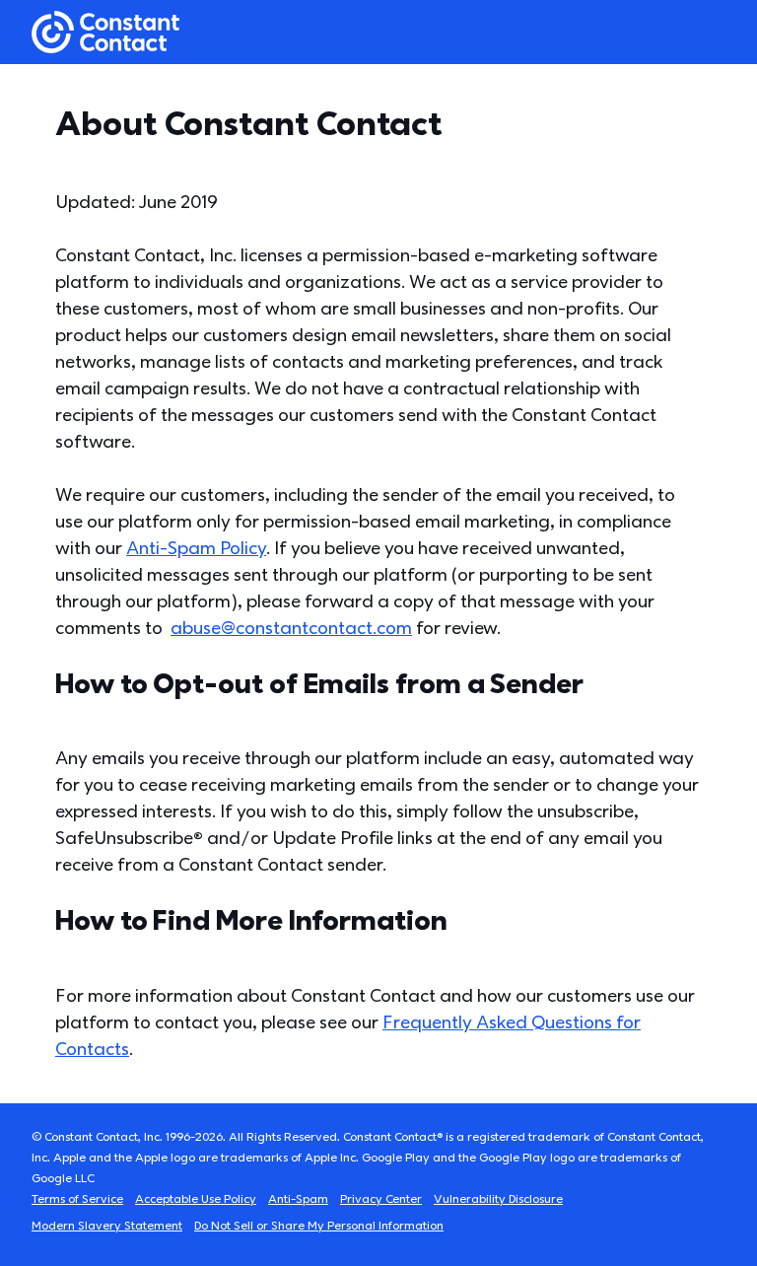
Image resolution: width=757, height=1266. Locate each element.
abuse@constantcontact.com (291, 628)
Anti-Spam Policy (196, 548)
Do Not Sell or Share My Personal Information (319, 1226)
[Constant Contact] (105, 32)
